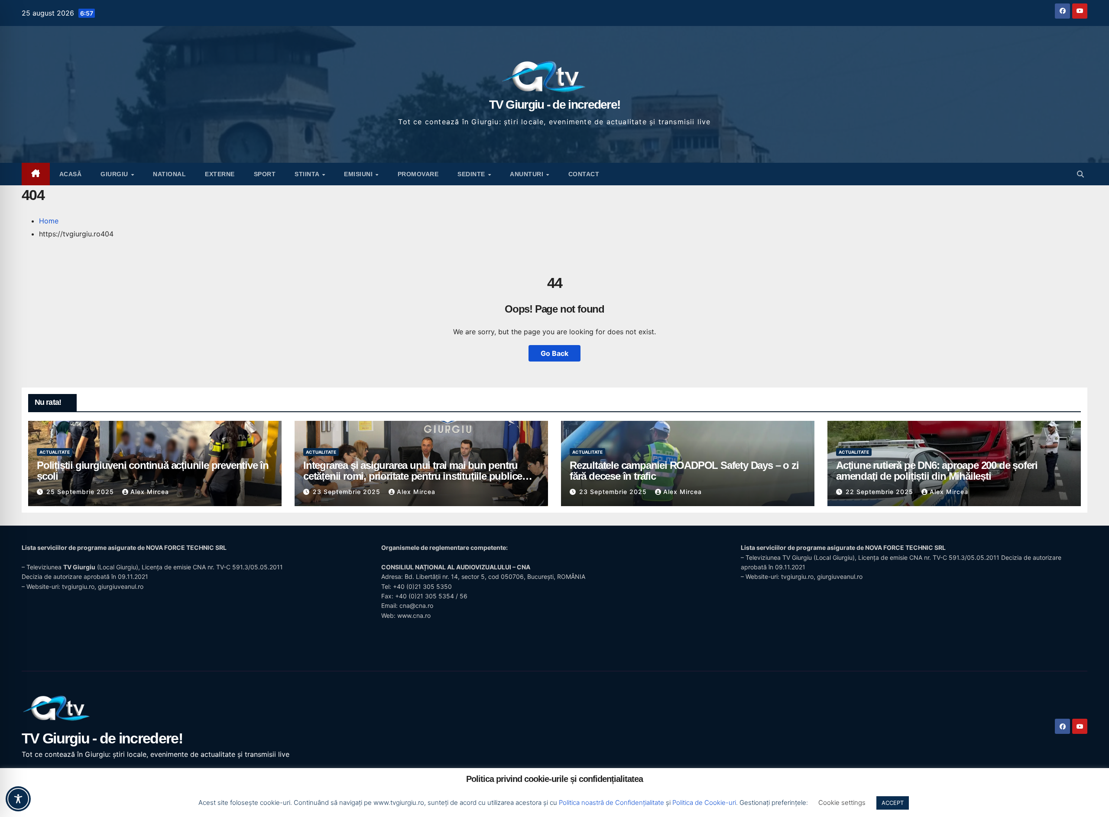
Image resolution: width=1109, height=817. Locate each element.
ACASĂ (70, 174)
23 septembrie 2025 (348, 491)
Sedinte (472, 174)
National (169, 174)
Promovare (418, 174)
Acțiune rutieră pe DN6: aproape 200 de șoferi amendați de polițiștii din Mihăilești (937, 470)
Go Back (554, 353)
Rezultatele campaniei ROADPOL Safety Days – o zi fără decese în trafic (684, 470)
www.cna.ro (414, 615)
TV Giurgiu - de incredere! (554, 104)
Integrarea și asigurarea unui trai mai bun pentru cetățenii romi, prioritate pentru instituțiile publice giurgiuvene (412, 476)
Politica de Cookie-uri (704, 802)
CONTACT (584, 174)
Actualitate (54, 452)
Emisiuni (359, 174)
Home (48, 220)
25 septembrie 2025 (81, 491)
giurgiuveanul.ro (120, 586)
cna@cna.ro (416, 605)
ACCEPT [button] (893, 802)
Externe (220, 174)
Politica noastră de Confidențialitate (611, 802)
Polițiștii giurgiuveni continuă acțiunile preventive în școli (153, 470)
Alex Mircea (149, 491)
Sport (265, 174)
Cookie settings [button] (842, 802)
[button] (1080, 174)
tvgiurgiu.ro (78, 586)
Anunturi (527, 174)
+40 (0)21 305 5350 (422, 586)
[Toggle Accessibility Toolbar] (18, 799)
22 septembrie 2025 (880, 491)
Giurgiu (115, 174)
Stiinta (308, 174)
